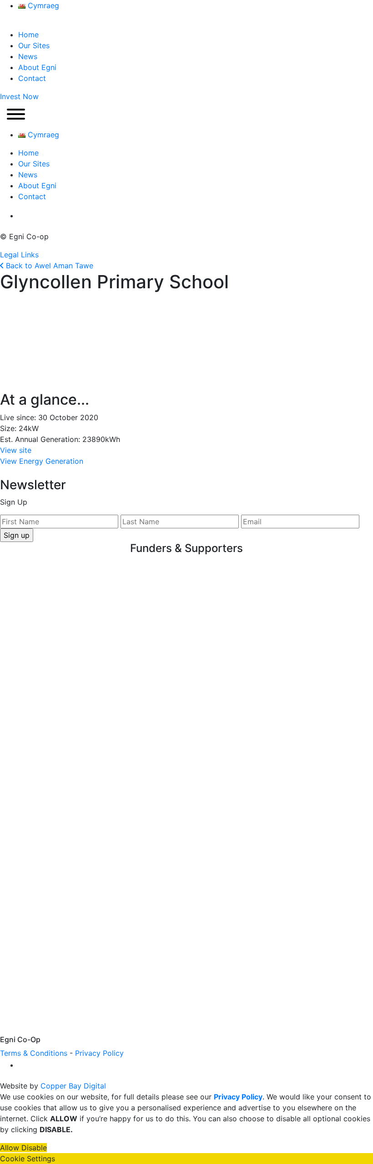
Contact (32, 78)
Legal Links (19, 254)
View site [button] (15, 450)
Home (28, 34)
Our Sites (34, 45)
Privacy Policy (99, 1053)
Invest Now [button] (19, 96)
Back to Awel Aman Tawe (48, 265)
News (27, 56)
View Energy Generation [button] (41, 461)
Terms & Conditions (33, 1053)
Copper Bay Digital (73, 1085)
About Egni (37, 67)
